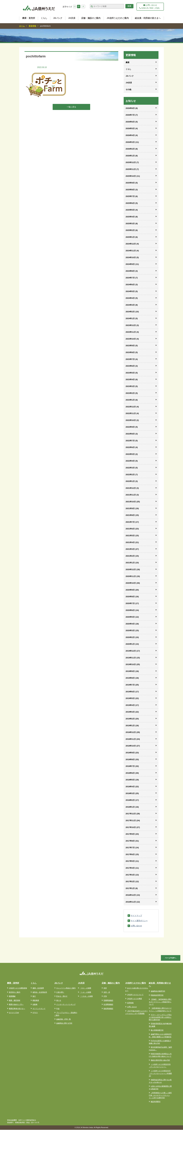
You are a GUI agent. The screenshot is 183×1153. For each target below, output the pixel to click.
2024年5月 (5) (132, 291)
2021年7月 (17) (132, 522)
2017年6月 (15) (132, 854)
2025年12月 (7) (132, 162)
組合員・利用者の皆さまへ (148, 18)
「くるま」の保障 (86, 996)
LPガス (35, 1013)
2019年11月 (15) (133, 658)
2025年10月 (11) (133, 176)
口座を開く (60, 992)
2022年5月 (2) (132, 454)
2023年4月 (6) (132, 379)
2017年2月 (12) (132, 881)
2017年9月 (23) (132, 834)
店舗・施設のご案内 (90, 18)
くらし (44, 18)
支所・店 (107, 992)
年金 (57, 1009)
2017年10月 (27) (133, 827)
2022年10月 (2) (132, 420)
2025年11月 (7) (132, 169)
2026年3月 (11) (132, 142)
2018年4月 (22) (132, 786)
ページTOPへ (170, 958)
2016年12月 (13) (133, 895)
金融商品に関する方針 (64, 1023)
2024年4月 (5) (132, 298)
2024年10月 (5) (132, 257)
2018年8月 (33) (132, 759)
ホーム (22, 26)
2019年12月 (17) (133, 651)
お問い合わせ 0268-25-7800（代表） (151, 6)
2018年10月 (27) (133, 746)
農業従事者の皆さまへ (17, 1009)
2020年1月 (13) (132, 644)
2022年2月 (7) (132, 474)
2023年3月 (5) (132, 386)
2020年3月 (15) (132, 630)
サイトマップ (136, 915)
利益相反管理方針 (157, 995)
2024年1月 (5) (132, 318)
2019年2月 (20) (132, 719)
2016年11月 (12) (133, 902)
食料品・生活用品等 (40, 992)
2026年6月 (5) (132, 122)
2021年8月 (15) (132, 515)
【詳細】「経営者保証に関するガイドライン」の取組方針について (160, 1001)
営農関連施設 (108, 1000)
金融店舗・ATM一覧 (63, 1019)
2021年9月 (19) (132, 508)
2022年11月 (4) (132, 413)
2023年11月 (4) (132, 332)
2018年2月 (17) (132, 800)
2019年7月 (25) (132, 685)
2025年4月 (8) (132, 217)
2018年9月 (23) (132, 753)
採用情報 (130, 1003)
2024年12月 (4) (132, 244)
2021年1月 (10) (132, 563)
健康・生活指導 (38, 988)
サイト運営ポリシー (139, 921)
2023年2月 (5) (132, 393)
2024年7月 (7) (132, 278)
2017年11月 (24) (133, 820)
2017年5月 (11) (132, 861)
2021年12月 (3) (132, 488)
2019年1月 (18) (132, 725)
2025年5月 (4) (132, 210)
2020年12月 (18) (133, 569)
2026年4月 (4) (132, 135)
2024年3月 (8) (132, 305)
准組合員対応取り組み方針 (160, 1060)
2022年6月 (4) (132, 447)
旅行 (34, 996)
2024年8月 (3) (132, 271)
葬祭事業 (36, 1000)
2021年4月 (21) (132, 542)
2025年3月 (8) (132, 223)
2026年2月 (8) (132, 149)
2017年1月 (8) (132, 888)
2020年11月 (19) (133, 576)
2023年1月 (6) (132, 400)
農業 (127, 62)
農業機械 (12, 996)
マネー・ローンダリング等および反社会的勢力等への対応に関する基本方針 (160, 1017)
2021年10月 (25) (133, 502)
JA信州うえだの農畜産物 (18, 988)
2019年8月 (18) (132, 678)
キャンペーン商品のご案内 (66, 988)
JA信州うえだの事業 (134, 999)
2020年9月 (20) (132, 590)
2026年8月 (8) (132, 108)
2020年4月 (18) (132, 624)
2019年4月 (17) (132, 705)
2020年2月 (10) (132, 637)
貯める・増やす (62, 996)
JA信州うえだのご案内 (118, 18)
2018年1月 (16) (132, 807)
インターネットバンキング (66, 1004)
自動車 (35, 1004)
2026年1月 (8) (132, 156)
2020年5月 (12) (132, 617)
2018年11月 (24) (133, 739)
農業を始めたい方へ (16, 1004)
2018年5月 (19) (132, 780)
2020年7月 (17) (132, 603)
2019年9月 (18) (132, 671)
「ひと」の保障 (85, 988)
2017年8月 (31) (132, 841)
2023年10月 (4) (132, 339)
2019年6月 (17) (132, 692)
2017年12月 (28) (133, 814)
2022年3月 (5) (132, 468)
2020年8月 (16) (132, 596)
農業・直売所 (28, 18)
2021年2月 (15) (132, 556)
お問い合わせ (136, 926)
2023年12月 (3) (132, 325)
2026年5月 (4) (132, 128)
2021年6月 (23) (132, 529)
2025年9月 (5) (132, 183)
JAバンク (57, 18)
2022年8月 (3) (132, 434)
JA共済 (71, 18)
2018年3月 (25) (132, 793)
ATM (105, 996)
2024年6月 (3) (132, 284)
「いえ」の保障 (85, 992)
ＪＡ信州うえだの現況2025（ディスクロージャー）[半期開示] (160, 1073)
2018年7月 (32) (132, 766)
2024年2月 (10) (132, 312)
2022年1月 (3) (132, 481)
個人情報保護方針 (157, 1030)
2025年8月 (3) (132, 190)
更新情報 (32, 26)
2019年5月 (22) (132, 698)
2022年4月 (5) (132, 461)
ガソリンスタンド (39, 1009)
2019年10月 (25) (133, 664)
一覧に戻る (71, 107)
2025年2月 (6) (132, 230)
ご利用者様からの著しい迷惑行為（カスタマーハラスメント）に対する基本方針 (160, 1095)
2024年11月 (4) (132, 251)
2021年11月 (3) (132, 495)
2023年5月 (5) (132, 373)
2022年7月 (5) (132, 441)
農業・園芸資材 (14, 1000)
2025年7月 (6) (132, 196)
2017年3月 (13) (132, 875)
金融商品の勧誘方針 (158, 991)
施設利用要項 (155, 1102)
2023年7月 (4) (132, 359)
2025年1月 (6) (132, 237)
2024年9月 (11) (132, 264)
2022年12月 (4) (132, 407)
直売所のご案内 (14, 992)
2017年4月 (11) (132, 868)
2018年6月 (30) (132, 773)
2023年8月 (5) (132, 352)
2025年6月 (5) (132, 203)
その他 (128, 89)
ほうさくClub (14, 1013)
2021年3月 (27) (132, 549)
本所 (105, 988)
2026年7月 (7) (132, 115)
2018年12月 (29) (133, 732)
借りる (58, 1000)
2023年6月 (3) (132, 366)
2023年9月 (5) (132, 345)
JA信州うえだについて (135, 995)
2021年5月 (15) (132, 535)
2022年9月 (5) (132, 427)
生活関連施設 (108, 1004)
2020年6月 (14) (132, 610)
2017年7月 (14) (132, 847)
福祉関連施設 (108, 1009)
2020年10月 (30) (133, 583)
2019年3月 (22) (132, 712)
